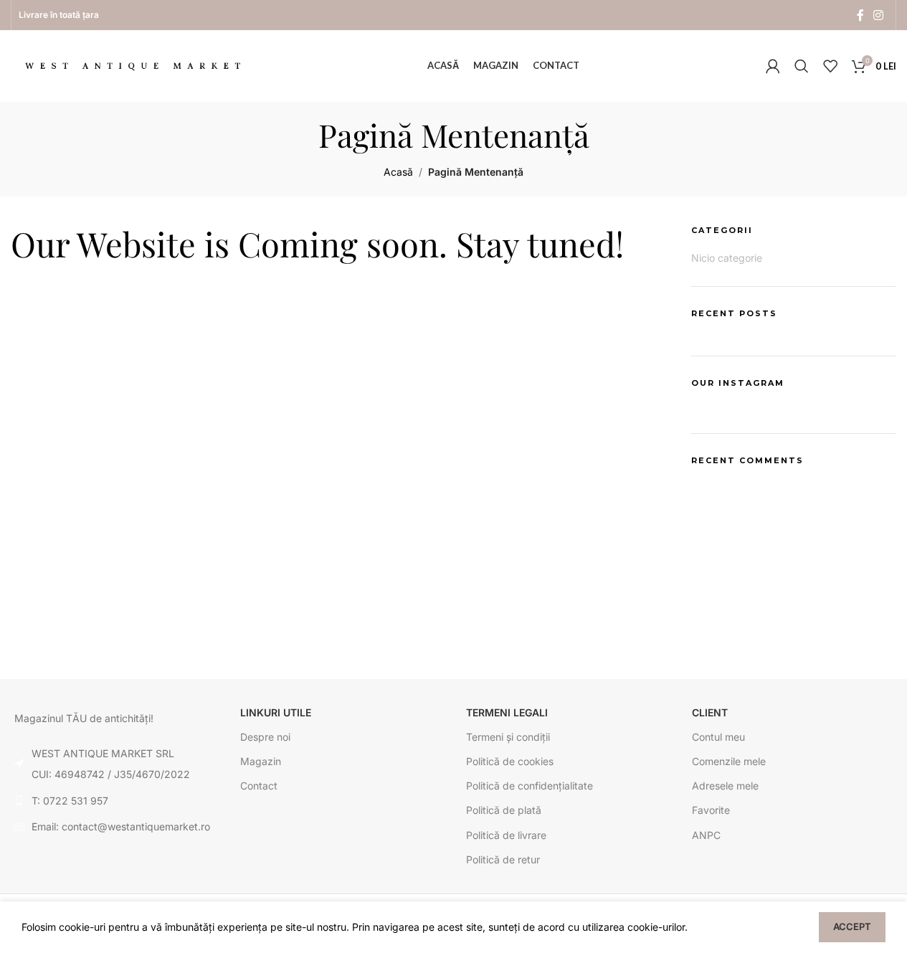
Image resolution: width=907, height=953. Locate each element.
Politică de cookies (510, 761)
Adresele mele (725, 785)
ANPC (706, 835)
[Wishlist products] (830, 66)
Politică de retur (503, 859)
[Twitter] (301, 637)
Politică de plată (503, 810)
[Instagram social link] (878, 15)
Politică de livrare (506, 835)
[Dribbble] (378, 637)
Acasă (398, 172)
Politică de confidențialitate (529, 785)
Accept (852, 926)
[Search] (801, 66)
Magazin (260, 761)
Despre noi (265, 737)
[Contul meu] (773, 66)
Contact (258, 785)
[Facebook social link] (860, 15)
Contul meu (718, 737)
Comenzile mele (729, 761)
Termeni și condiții (508, 737)
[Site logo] (132, 66)
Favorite (711, 810)
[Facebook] (340, 637)
